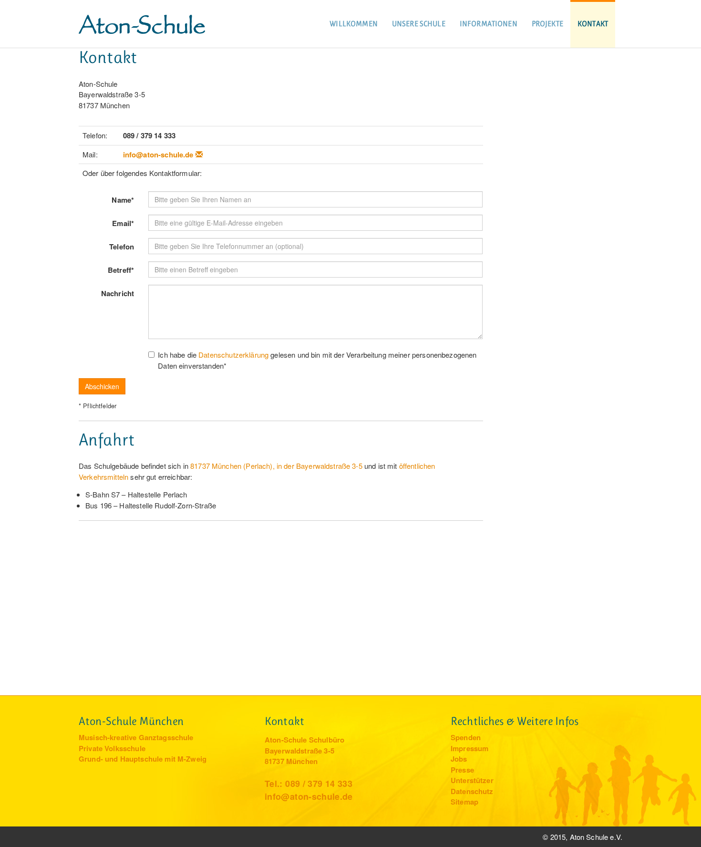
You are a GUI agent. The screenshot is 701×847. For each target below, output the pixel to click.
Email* (123, 223)
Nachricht (117, 293)
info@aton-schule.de (158, 154)
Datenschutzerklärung (233, 355)
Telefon (121, 246)
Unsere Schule (418, 23)
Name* (123, 200)
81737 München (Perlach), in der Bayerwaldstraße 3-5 (276, 466)
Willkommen (354, 23)
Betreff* (121, 270)
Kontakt (592, 23)
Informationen (488, 23)
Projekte (547, 23)
